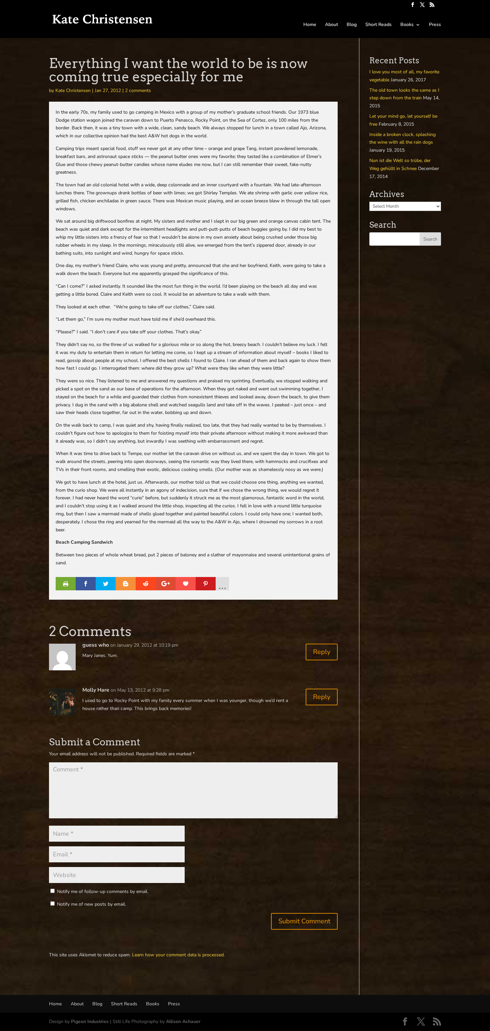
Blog (352, 25)
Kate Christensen (73, 90)
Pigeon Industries (90, 1021)
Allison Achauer (183, 1021)
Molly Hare (95, 690)
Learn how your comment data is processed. (178, 955)
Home (309, 25)
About (331, 25)
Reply (321, 651)
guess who (95, 645)
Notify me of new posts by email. (91, 904)
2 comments (138, 90)
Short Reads (378, 25)
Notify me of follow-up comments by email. (102, 891)
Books (407, 25)
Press (435, 25)
